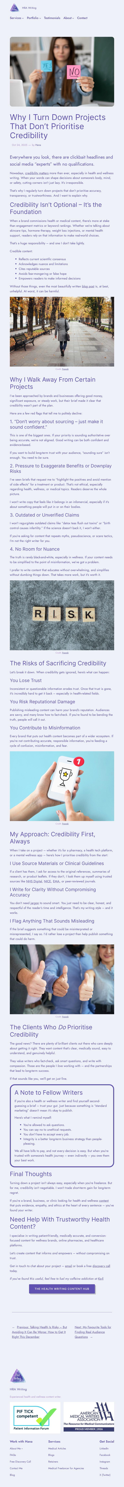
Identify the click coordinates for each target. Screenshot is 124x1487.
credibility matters (37, 173)
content (104, 1200)
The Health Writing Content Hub (62, 1288)
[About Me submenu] (22, 1448)
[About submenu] (73, 18)
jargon (35, 903)
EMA (56, 881)
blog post (88, 286)
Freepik (65, 369)
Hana (38, 145)
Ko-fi (100, 1278)
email (68, 1266)
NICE (47, 881)
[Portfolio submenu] (40, 18)
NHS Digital (34, 881)
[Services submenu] (23, 18)
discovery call (101, 1266)
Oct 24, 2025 (19, 145)
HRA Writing (29, 8)
